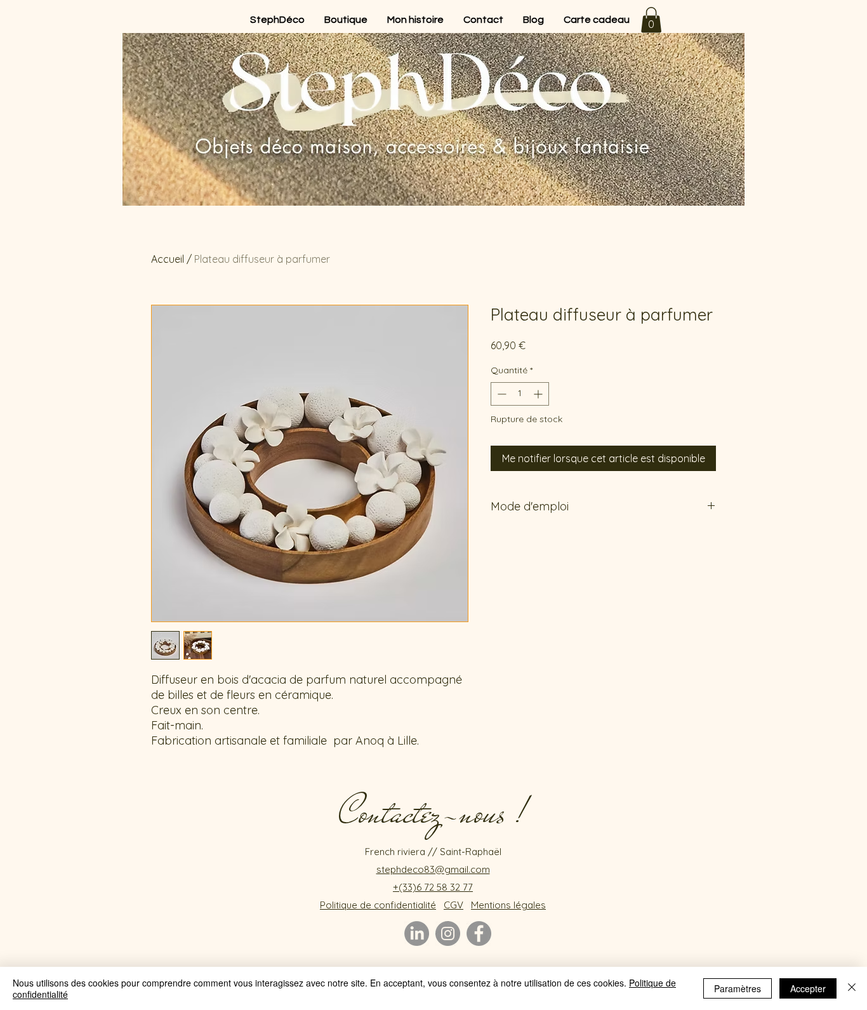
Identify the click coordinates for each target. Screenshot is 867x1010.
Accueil (167, 259)
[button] (651, 20)
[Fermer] (851, 988)
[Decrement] (500, 394)
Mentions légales (508, 905)
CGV (453, 905)
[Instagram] (447, 933)
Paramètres (737, 988)
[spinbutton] (519, 394)
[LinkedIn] (416, 933)
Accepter (808, 988)
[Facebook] (479, 933)
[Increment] (539, 394)
